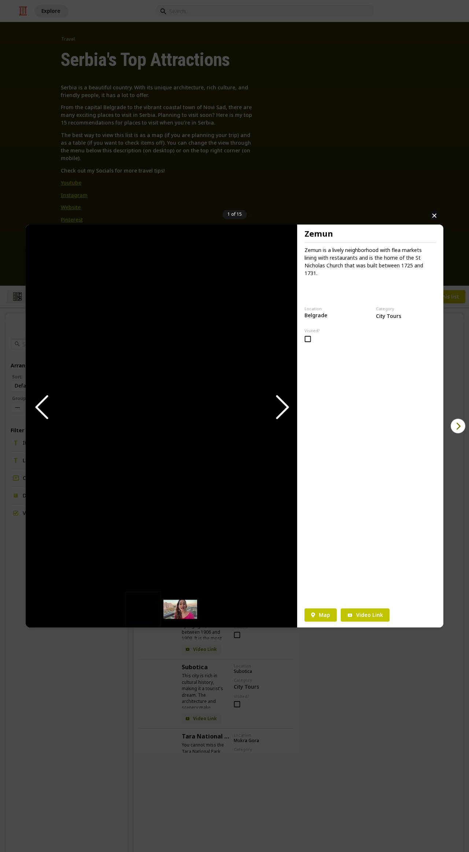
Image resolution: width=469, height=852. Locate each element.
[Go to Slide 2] (180, 609)
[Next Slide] (281, 407)
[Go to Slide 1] (143, 609)
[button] (161, 407)
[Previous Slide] (41, 407)
